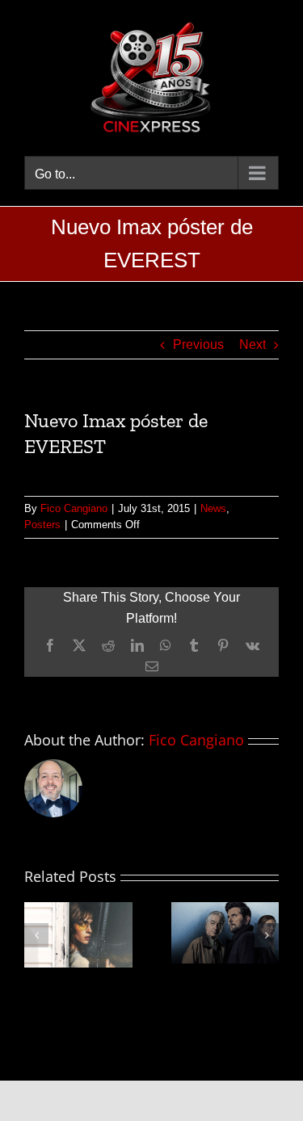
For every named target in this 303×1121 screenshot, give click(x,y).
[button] (36, 935)
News (213, 508)
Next (252, 344)
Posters (42, 525)
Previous (198, 344)
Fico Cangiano (73, 508)
